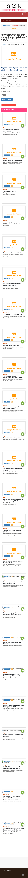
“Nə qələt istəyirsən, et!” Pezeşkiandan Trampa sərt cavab (12, 376)
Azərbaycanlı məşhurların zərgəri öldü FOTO (12, 469)
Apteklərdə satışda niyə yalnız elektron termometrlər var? (11, 407)
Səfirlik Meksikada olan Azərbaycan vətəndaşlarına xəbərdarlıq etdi (13, 767)
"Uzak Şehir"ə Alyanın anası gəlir (12, 314)
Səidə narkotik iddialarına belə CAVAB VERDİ (11, 797)
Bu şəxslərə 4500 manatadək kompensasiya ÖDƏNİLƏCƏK (11, 675)
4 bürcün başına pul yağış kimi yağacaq (12, 530)
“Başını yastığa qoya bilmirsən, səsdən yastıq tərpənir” (12, 284)
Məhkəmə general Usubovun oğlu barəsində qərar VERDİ (12, 582)
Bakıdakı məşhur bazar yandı (11, 345)
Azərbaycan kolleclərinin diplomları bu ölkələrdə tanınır (13, 561)
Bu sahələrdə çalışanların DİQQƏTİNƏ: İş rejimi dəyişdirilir (12, 613)
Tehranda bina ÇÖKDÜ (9, 191)
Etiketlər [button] (4, 99)
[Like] (22, 125)
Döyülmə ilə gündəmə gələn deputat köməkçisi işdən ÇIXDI (13, 705)
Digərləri (5, 127)
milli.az (8, 95)
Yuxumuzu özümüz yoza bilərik (12, 253)
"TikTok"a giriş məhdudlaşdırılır (12, 222)
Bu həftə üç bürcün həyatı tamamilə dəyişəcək (13, 735)
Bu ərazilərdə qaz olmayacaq (11, 438)
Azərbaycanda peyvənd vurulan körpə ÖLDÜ (12, 642)
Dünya (4, 497)
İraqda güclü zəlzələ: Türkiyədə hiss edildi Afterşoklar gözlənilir (13, 500)
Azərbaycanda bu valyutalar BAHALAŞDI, (11, 130)
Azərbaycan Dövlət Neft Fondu (9, 105)
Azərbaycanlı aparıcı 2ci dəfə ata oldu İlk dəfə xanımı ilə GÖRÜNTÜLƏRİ (13, 829)
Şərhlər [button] (10, 99)
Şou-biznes (4, 44)
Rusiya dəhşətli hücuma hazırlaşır (12, 160)
